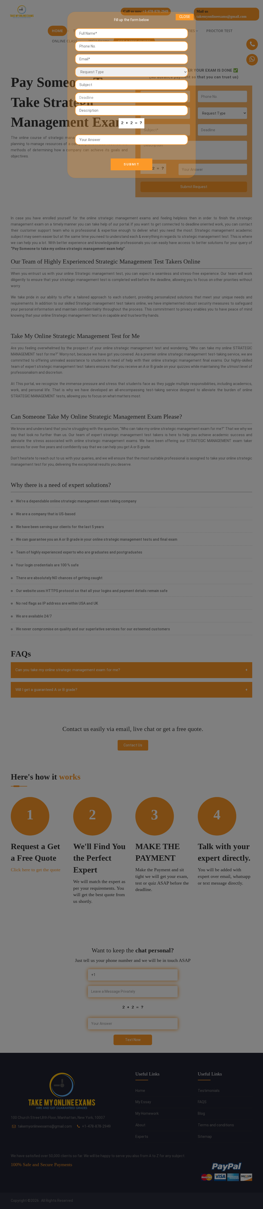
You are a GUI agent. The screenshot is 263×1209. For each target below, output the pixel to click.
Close (184, 17)
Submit (131, 164)
